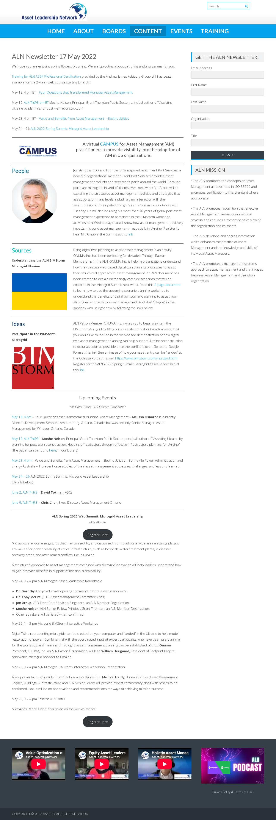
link (130, 234)
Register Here (98, 535)
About (83, 30)
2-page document (167, 284)
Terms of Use (243, 792)
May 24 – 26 (21, 476)
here (52, 450)
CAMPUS (109, 143)
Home (56, 30)
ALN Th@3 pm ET (36, 102)
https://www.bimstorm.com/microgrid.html (146, 358)
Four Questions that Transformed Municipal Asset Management (86, 92)
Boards (114, 30)
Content (148, 30)
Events (181, 30)
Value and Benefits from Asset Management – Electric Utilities (84, 118)
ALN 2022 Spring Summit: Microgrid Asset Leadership (70, 128)
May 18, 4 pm (21, 417)
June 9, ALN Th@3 (25, 502)
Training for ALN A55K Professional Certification (46, 76)
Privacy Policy (221, 792)
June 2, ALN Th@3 (25, 492)
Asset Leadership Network (65, 814)
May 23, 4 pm (21, 460)
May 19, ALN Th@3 (25, 438)
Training (215, 30)
